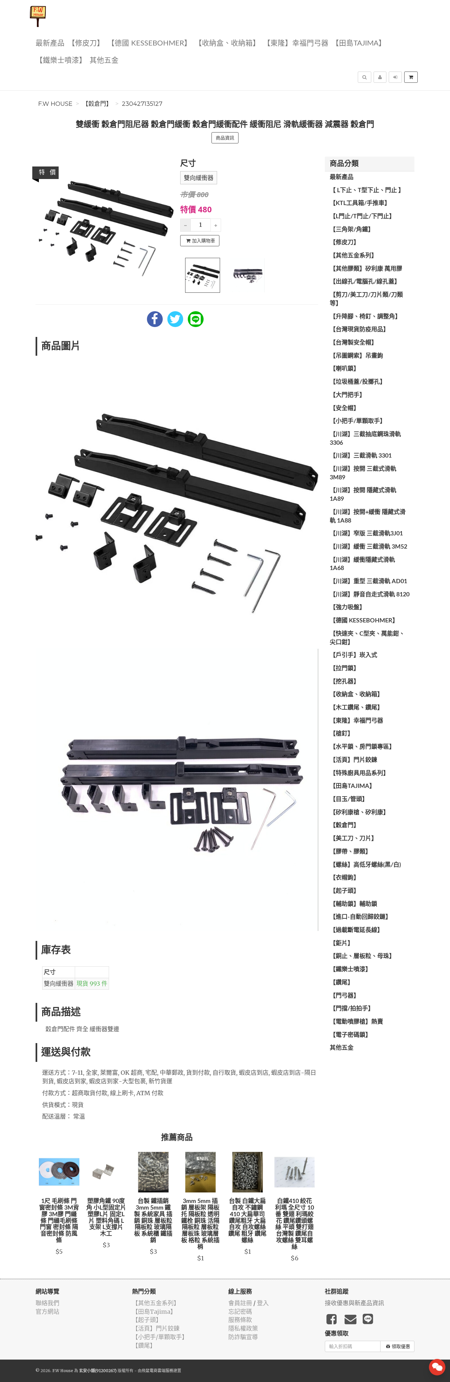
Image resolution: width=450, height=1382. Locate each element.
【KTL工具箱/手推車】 (360, 203)
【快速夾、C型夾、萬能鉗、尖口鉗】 (367, 638)
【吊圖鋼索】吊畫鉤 (356, 356)
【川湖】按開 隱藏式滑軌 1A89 (363, 495)
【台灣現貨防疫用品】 (359, 330)
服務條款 (240, 1320)
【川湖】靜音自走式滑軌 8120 (369, 595)
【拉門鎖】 (344, 669)
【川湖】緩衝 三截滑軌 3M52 (368, 547)
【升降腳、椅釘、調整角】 (365, 317)
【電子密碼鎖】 (350, 1035)
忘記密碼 (240, 1311)
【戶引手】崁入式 (353, 655)
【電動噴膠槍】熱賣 (356, 1022)
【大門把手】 (347, 395)
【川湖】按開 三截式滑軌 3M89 (363, 473)
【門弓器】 (344, 996)
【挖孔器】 (344, 682)
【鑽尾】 (341, 983)
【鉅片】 (341, 943)
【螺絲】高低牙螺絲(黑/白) (365, 865)
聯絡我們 (47, 1303)
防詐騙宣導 (243, 1337)
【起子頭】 (344, 891)
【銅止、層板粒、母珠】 (362, 956)
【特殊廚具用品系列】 (359, 773)
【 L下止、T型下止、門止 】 (367, 191)
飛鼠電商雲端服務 (157, 1370)
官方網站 (47, 1311)
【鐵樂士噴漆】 (61, 60)
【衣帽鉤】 (344, 878)
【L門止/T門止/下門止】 (362, 217)
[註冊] (380, 77)
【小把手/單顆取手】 (358, 421)
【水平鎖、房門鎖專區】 (362, 747)
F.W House (55, 103)
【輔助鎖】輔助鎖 (353, 904)
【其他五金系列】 (353, 256)
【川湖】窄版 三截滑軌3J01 (366, 534)
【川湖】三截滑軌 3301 (361, 456)
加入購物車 (203, 241)
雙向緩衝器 (198, 178)
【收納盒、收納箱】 (227, 43)
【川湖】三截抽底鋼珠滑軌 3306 (365, 439)
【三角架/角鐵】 (352, 230)
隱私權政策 (243, 1328)
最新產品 (50, 43)
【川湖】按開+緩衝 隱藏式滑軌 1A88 (368, 516)
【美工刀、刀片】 (353, 839)
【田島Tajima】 (359, 43)
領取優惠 (401, 1346)
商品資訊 (225, 138)
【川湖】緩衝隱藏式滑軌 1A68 (362, 564)
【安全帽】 (344, 408)
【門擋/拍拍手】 (352, 1009)
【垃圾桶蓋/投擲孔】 (358, 382)
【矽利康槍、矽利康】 (359, 813)
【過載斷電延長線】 (356, 930)
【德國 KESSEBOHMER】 (149, 43)
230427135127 (142, 103)
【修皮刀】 (86, 43)
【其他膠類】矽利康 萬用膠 (366, 269)
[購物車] (411, 77)
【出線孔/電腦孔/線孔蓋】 (365, 282)
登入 (263, 1303)
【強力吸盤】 (347, 608)
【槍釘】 (341, 734)
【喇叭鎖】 (344, 369)
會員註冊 (240, 1303)
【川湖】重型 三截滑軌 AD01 (368, 582)
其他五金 (104, 60)
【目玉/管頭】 (349, 799)
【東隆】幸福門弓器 (295, 43)
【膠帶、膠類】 (350, 852)
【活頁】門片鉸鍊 (353, 760)
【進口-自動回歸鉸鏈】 (360, 917)
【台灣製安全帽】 (353, 343)
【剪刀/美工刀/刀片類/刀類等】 (366, 299)
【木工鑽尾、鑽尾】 (356, 708)
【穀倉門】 (97, 103)
